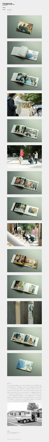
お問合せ (4, 9)
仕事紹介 (4, 7)
